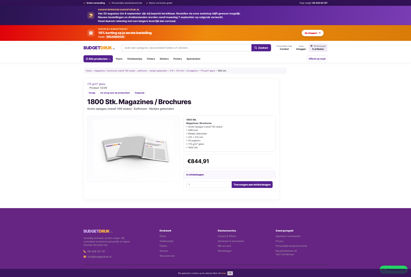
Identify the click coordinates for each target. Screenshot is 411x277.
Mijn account (224, 245)
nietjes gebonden (158, 70)
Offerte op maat (317, 58)
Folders (151, 58)
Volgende (139, 92)
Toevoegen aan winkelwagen (252, 184)
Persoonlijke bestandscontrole (291, 245)
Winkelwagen (225, 250)
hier (224, 273)
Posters (177, 58)
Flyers (119, 58)
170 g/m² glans (207, 70)
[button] (404, 262)
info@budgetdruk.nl (99, 256)
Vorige (92, 92)
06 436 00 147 (96, 251)
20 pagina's (192, 70)
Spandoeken (193, 58)
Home (89, 70)
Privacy (280, 241)
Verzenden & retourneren (231, 241)
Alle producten (98, 58)
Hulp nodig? (314, 3)
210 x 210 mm (177, 70)
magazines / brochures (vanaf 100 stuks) (114, 70)
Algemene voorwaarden (288, 236)
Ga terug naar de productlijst (115, 92)
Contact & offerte (227, 236)
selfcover (142, 70)
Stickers (164, 58)
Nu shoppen (311, 33)
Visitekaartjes (134, 58)
